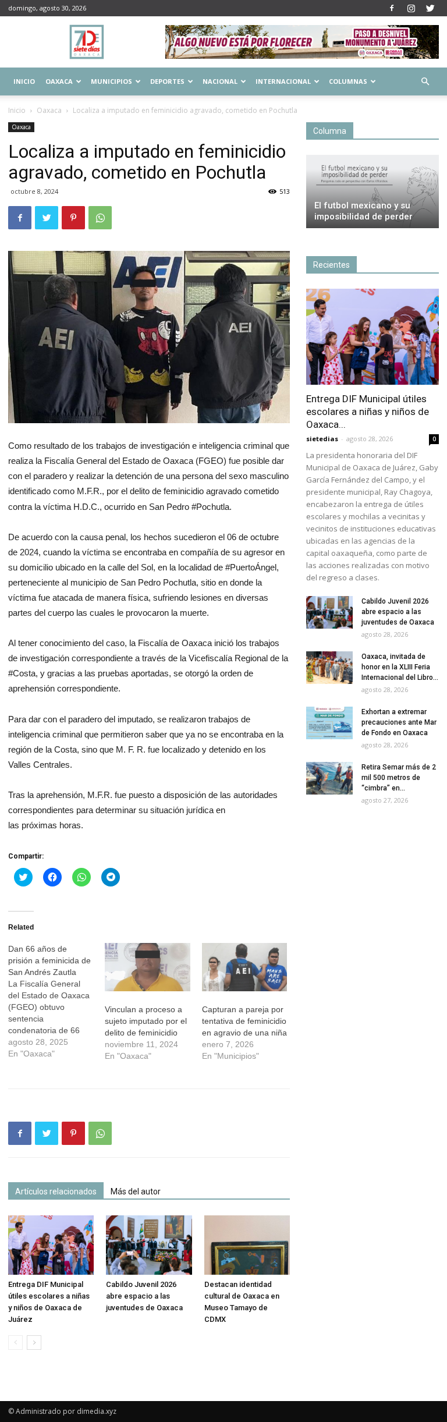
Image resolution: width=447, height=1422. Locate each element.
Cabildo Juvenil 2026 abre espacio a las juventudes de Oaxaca (144, 1296)
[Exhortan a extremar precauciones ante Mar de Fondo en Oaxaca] (329, 723)
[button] (425, 81)
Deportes (167, 81)
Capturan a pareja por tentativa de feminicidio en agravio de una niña (244, 1021)
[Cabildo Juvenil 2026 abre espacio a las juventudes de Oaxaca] (148, 1244)
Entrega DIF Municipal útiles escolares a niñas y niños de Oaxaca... (367, 411)
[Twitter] (430, 8)
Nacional (220, 81)
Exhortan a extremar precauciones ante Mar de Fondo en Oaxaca (399, 722)
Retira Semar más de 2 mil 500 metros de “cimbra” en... (398, 777)
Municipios (111, 81)
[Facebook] (391, 8)
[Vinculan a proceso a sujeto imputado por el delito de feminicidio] (147, 967)
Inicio (24, 81)
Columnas (348, 81)
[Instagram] (411, 8)
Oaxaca (59, 81)
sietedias (322, 438)
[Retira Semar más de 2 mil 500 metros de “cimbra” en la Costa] (329, 778)
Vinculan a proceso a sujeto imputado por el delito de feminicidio (146, 1021)
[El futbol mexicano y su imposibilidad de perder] (372, 191)
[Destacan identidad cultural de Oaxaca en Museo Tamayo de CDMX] (247, 1244)
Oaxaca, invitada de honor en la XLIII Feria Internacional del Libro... (399, 667)
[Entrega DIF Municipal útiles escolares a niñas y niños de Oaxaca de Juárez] (51, 1244)
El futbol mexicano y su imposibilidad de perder (363, 211)
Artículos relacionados (56, 1191)
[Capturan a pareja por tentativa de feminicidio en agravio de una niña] (244, 967)
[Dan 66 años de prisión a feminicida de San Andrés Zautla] (56, 1001)
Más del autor (136, 1191)
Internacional (283, 81)
